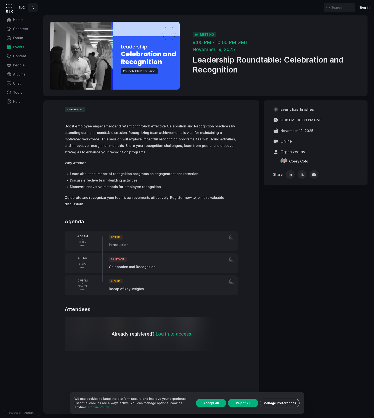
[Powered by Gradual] (21, 413)
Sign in (364, 7)
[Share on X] (302, 174)
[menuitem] (21, 19)
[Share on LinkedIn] (290, 174)
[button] (32, 7)
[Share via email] (314, 174)
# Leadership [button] (74, 109)
